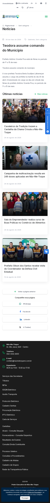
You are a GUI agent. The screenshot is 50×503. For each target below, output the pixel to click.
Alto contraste (23, 3)
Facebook (26, 312)
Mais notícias (42, 94)
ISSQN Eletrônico (9, 390)
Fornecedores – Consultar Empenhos (17, 435)
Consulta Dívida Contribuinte (13, 444)
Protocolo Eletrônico (10, 401)
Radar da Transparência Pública (15, 469)
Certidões (6, 426)
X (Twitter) (27, 327)
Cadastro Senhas (9, 406)
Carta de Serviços (9, 419)
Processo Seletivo (9, 451)
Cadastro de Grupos (10, 465)
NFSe (4, 385)
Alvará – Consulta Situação (13, 431)
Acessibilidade (8, 3)
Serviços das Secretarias (12, 376)
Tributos (5, 381)
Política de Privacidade (34, 492)
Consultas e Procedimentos (13, 456)
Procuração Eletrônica (11, 410)
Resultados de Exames (11, 440)
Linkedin (27, 319)
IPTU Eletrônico (8, 415)
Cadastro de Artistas (10, 460)
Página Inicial (9, 26)
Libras (31, 7)
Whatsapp (27, 304)
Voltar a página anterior (27, 292)
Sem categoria (24, 26)
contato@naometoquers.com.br (19, 361)
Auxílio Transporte (9, 394)
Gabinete (31, 39)
